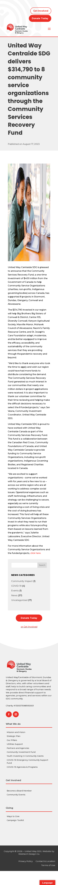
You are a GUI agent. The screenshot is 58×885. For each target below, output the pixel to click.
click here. (35, 553)
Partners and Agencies (18, 748)
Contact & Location (45, 861)
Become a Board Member (19, 791)
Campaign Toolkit (15, 820)
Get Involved (40, 11)
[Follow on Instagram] (16, 714)
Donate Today (40, 18)
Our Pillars (12, 740)
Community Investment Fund (21, 752)
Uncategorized (19, 600)
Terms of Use (48, 865)
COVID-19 (16, 586)
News (14, 595)
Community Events (16, 794)
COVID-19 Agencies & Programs (22, 767)
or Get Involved (29, 626)
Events (15, 590)
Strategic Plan (13, 736)
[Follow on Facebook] (9, 714)
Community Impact (22, 581)
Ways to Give (13, 816)
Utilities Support (15, 744)
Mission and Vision (16, 732)
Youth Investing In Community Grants (25, 756)
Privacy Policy (25, 861)
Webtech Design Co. (29, 854)
